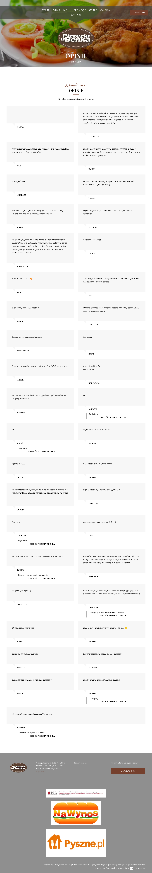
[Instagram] (12, 3)
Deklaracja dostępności (118, 865)
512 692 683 (47, 766)
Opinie (93, 10)
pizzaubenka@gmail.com (51, 768)
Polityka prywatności (63, 865)
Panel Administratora (137, 865)
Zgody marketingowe (99, 865)
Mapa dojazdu (41, 771)
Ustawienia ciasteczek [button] (81, 865)
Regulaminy (48, 865)
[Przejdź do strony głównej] (76, 38)
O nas (56, 10)
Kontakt (75, 14)
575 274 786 (58, 766)
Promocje (80, 10)
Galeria (105, 10)
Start (45, 10)
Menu (66, 10)
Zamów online (139, 12)
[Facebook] (6, 3)
